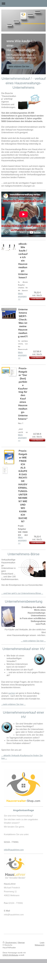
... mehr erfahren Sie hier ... (33, 641)
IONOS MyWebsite (10, 955)
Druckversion (11, 942)
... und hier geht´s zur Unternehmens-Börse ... (22, 593)
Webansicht (39, 945)
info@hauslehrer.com (14, 850)
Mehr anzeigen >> (22, 296)
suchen (11, 693)
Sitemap (21, 942)
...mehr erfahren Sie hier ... (13, 704)
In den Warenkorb (37, 298)
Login (42, 942)
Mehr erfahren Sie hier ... (20, 66)
